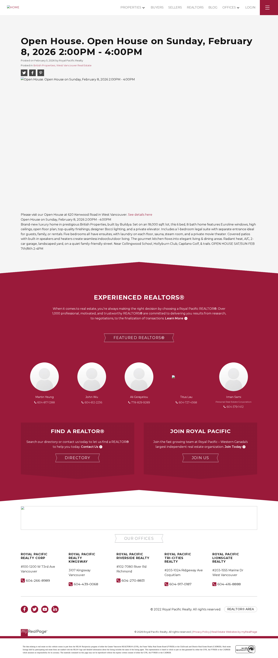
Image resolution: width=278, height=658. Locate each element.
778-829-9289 (140, 402)
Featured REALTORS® (139, 337)
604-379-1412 (235, 407)
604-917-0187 (180, 584)
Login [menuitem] (250, 7)
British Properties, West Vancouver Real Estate (62, 65)
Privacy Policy (201, 631)
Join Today (233, 447)
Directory (77, 458)
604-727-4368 (188, 402)
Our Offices (139, 538)
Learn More (174, 318)
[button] (139, 338)
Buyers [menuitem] (157, 7)
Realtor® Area (240, 609)
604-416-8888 (229, 584)
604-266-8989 (38, 580)
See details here (140, 214)
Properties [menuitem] (130, 7)
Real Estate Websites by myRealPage (234, 631)
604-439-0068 (86, 584)
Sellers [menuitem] (175, 7)
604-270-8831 (133, 580)
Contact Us (89, 447)
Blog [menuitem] (212, 7)
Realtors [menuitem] (195, 7)
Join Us (200, 458)
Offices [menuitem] (229, 7)
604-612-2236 (93, 402)
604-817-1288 (46, 402)
